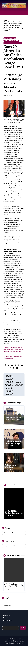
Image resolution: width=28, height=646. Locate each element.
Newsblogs (8, 643)
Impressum (6, 615)
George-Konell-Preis (10, 38)
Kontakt (6, 618)
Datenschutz (7, 620)
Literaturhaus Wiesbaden (11, 40)
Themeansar (19, 643)
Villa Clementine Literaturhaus (12, 43)
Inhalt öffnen (7, 605)
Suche (23, 628)
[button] (22, 504)
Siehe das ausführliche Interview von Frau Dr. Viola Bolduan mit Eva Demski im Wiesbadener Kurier (13, 349)
